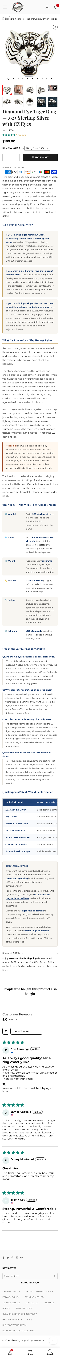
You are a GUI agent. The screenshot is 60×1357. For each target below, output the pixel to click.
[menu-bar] (6, 7)
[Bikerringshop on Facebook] (3, 1258)
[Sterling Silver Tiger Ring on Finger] (19, 90)
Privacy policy (10, 1297)
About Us (49, 1302)
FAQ (29, 1319)
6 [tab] (32, 78)
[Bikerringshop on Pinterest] (12, 1258)
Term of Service (11, 1302)
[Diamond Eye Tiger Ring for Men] (30, 52)
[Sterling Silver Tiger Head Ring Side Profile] (30, 90)
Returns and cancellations (18, 1330)
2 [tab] (13, 78)
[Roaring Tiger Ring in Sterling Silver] (41, 102)
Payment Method (34, 1297)
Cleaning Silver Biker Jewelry (19, 1314)
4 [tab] (22, 78)
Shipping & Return (12, 953)
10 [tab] (51, 78)
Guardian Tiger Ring (17, 878)
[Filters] (5, 1031)
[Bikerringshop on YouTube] (21, 1258)
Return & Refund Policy (39, 1291)
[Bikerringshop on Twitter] (8, 1258)
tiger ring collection (33, 910)
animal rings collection (36, 930)
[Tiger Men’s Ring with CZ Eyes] (41, 90)
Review (6, 1308)
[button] (9, 135)
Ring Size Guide (24, 1308)
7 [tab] (37, 78)
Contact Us (32, 1302)
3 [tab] (18, 78)
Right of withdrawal (14, 1325)
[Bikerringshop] (18, 7)
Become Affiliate (12, 1319)
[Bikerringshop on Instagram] (17, 1258)
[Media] (55, 27)
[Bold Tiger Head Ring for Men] (53, 102)
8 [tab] (42, 78)
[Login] (47, 7)
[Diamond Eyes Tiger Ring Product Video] (53, 88)
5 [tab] (27, 78)
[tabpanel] (30, 52)
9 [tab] (46, 78)
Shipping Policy (11, 1291)
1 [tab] (8, 78)
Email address (11, 1276)
